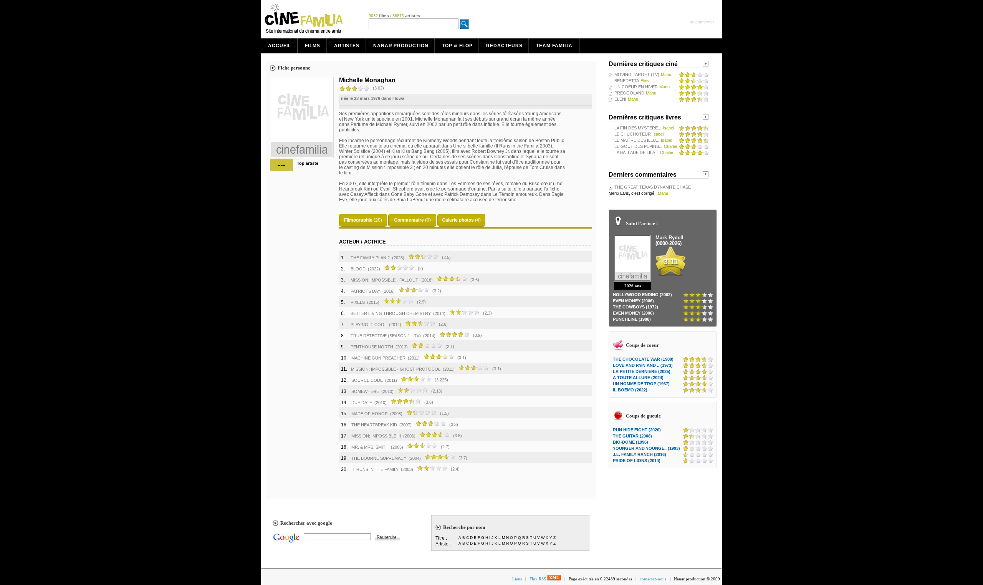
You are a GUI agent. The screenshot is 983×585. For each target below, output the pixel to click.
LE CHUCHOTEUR (632, 134)
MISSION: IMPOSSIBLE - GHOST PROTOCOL (395, 369)
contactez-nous (653, 579)
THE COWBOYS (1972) (635, 307)
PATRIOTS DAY (365, 291)
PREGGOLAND (629, 93)
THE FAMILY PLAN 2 (370, 257)
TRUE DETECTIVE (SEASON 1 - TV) (386, 335)
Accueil (279, 45)
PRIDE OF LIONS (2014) (636, 460)
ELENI (620, 99)
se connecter (702, 22)
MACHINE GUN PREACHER (378, 358)
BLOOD (358, 269)
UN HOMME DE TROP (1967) (641, 383)
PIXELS (358, 302)
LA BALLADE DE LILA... (636, 152)
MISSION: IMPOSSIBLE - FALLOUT (384, 280)
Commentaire (409, 220)
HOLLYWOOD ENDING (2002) (642, 294)
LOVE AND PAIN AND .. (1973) (643, 365)
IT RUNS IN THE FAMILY (375, 469)
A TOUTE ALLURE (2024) (638, 377)
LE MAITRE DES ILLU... (636, 140)
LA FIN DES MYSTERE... (637, 128)
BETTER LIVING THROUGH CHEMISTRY (391, 313)
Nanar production (400, 45)
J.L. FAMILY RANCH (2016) (639, 454)
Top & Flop (457, 45)
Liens (517, 579)
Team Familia (554, 45)
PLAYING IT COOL (369, 324)
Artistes (346, 45)
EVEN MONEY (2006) (633, 300)
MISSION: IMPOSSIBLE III (376, 436)
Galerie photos (458, 220)
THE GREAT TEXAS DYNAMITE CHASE (652, 187)
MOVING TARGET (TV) (636, 74)
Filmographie (358, 220)
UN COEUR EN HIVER (636, 87)
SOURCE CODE (367, 380)
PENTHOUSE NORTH (372, 347)
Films (312, 45)
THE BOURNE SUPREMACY (378, 458)
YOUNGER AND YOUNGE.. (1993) (646, 448)
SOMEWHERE (365, 391)
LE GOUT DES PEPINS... (638, 146)
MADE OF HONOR (369, 413)
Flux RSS (538, 579)
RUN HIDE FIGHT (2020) (637, 430)
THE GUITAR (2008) (632, 436)
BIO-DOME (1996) (630, 442)
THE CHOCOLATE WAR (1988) (643, 359)
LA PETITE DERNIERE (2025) (641, 371)
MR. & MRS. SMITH (370, 447)
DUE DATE (361, 402)
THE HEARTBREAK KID (374, 425)
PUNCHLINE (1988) (632, 319)
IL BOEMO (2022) (630, 390)
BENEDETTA (626, 80)
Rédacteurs (504, 45)
